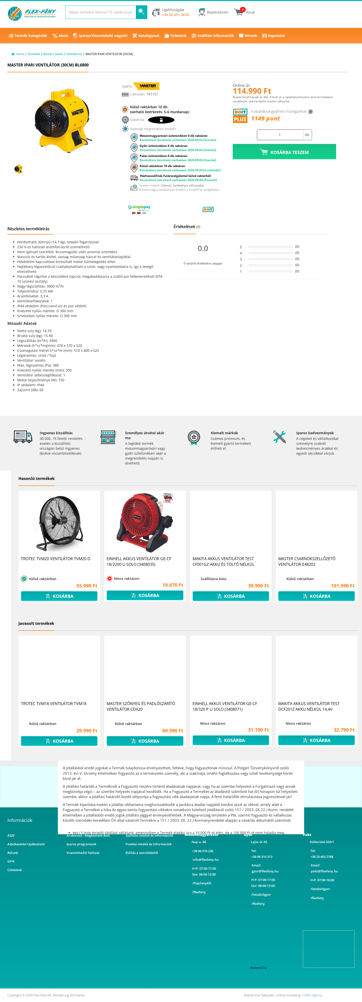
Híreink (251, 35)
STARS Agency (312, 995)
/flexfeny (199, 892)
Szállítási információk (215, 35)
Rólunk (12, 852)
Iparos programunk (81, 844)
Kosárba (62, 596)
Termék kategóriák (31, 35)
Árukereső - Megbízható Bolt (88, 835)
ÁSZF (11, 835)
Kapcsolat (276, 35)
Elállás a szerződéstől (142, 852)
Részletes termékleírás (28, 228)
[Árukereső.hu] (173, 209)
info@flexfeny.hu (206, 859)
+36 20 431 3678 (175, 14)
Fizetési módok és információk (149, 844)
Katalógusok (149, 35)
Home (20, 54)
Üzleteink (178, 35)
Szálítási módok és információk (149, 835)
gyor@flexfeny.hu (265, 871)
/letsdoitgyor (261, 894)
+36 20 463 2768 (321, 856)
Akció (63, 35)
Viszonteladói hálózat (82, 852)
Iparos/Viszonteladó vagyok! (103, 35)
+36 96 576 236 (202, 851)
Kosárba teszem (289, 152)
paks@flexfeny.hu (324, 871)
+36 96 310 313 (261, 856)
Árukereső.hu (258, 967)
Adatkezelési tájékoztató (26, 844)
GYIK (11, 861)
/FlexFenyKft (201, 883)
